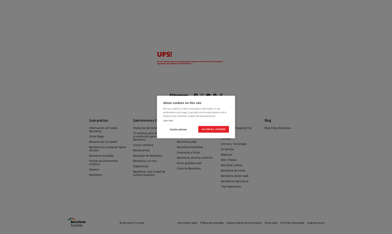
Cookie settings (178, 129)
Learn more (168, 120)
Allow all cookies (213, 129)
